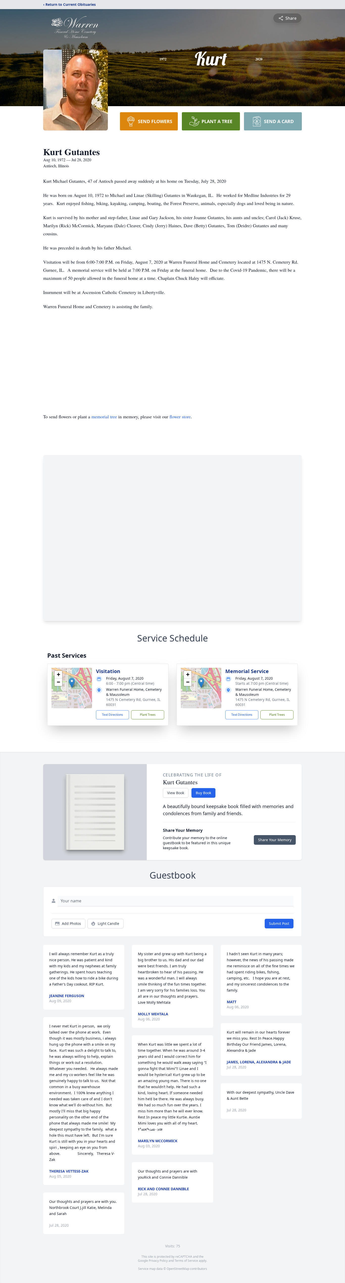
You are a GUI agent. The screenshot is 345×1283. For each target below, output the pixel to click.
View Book (175, 792)
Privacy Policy (158, 1260)
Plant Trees (148, 715)
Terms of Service (186, 1260)
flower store (180, 417)
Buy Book (203, 792)
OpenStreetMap (178, 1269)
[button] (72, 683)
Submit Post (279, 923)
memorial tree (104, 417)
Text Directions (112, 715)
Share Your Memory (274, 839)
